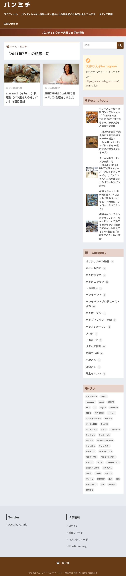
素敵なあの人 (91, 484)
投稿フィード (75, 532)
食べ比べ (112, 484)
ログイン (73, 525)
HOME (65, 563)
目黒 (118, 479)
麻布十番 (89, 490)
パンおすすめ (95, 275)
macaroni (90, 402)
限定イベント (95, 373)
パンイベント (95, 294)
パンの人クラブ (97, 282)
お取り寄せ (99, 413)
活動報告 (95, 288)
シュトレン (90, 435)
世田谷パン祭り (92, 468)
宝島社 (98, 473)
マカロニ (89, 462)
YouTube (114, 407)
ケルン (103, 429)
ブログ (91, 333)
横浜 (110, 479)
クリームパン (91, 429)
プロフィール (11, 14)
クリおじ (104, 424)
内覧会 (88, 473)
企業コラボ (94, 353)
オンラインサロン (93, 418)
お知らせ (95, 339)
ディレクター (104, 446)
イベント (111, 413)
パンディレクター (108, 457)
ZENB (88, 413)
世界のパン (107, 468)
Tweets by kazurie (16, 524)
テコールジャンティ (105, 440)
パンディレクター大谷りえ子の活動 (63, 32)
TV (95, 407)
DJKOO (104, 396)
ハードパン (90, 451)
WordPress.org (77, 546)
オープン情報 (91, 424)
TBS (88, 407)
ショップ (89, 440)
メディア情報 (106, 14)
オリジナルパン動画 (99, 261)
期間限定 (101, 479)
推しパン (89, 479)
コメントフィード (78, 539)
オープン (108, 418)
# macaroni (91, 396)
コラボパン (115, 429)
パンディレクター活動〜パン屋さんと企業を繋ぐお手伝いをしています (58, 14)
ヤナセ (100, 462)
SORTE (111, 402)
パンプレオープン (98, 326)
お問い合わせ (11, 23)
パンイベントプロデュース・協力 (103, 304)
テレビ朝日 (90, 446)
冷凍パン (93, 360)
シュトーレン (104, 435)
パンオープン (95, 313)
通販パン (93, 367)
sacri (101, 402)
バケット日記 (95, 268)
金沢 (102, 484)
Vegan (103, 407)
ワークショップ (112, 462)
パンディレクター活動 (100, 320)
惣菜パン (108, 473)
